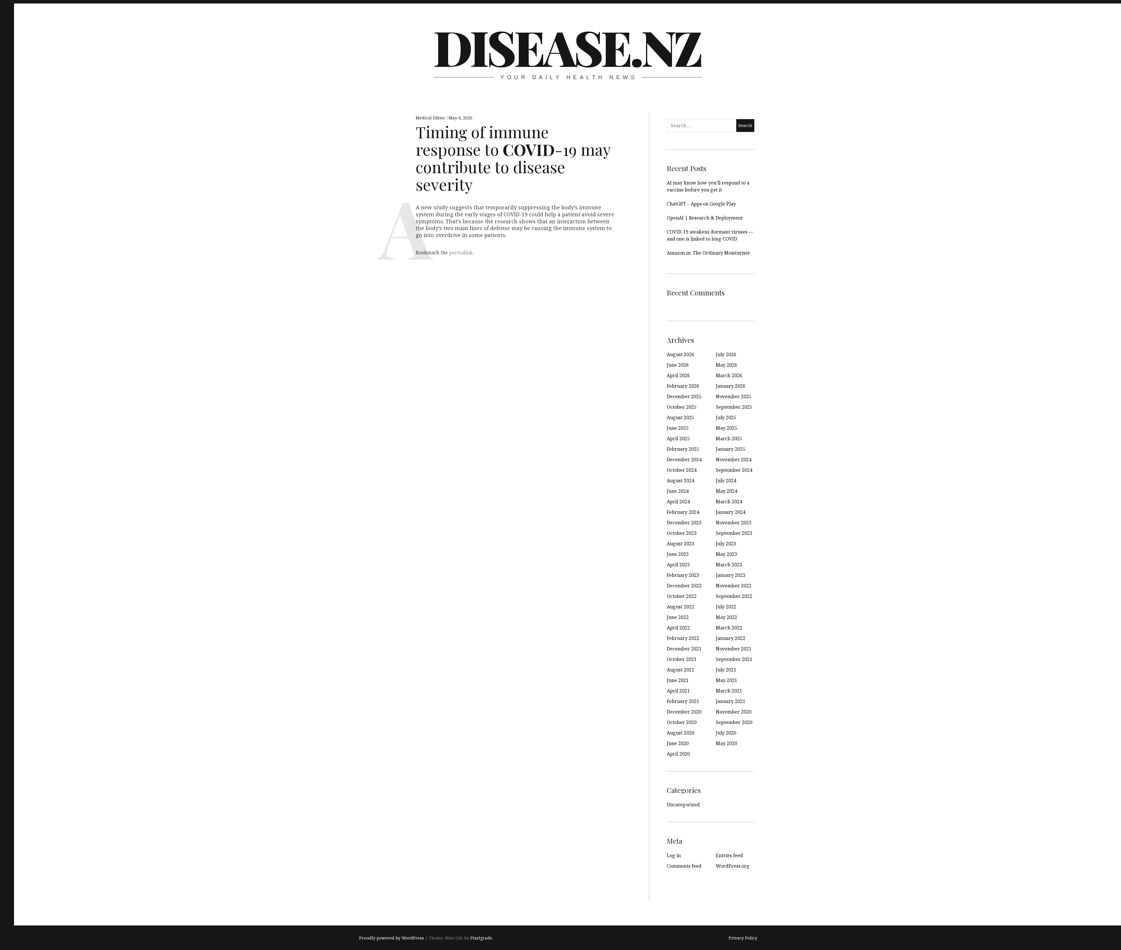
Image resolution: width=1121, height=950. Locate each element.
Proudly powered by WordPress (391, 938)
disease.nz (567, 46)
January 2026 (730, 386)
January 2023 (730, 575)
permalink (461, 252)
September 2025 (734, 407)
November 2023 (733, 522)
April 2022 (678, 627)
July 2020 (726, 733)
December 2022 (684, 585)
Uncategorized (683, 804)
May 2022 (726, 617)
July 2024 (726, 480)
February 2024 (683, 512)
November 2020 (733, 712)
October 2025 (682, 407)
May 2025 (726, 428)
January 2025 (730, 449)
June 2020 (678, 743)
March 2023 (729, 564)
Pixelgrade (481, 938)
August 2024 (680, 480)
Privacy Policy (743, 938)
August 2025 (680, 417)
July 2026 (726, 354)
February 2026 (683, 386)
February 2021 (683, 701)
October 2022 (682, 596)
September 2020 (734, 722)
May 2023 (726, 554)
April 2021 (678, 691)
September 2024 (734, 470)
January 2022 (730, 638)
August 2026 (680, 354)
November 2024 (733, 459)
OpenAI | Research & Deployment (705, 218)
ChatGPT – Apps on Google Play (701, 204)
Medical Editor (431, 118)
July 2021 (726, 670)
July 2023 (726, 543)
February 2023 (683, 575)
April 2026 (678, 375)
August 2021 (680, 670)
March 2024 (729, 501)
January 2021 (730, 701)
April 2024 (678, 501)
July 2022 (726, 606)
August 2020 (680, 733)
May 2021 (726, 680)
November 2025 (733, 396)
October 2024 (682, 470)
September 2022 (734, 596)
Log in (674, 855)
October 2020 (682, 722)
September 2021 (734, 659)
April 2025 (678, 438)
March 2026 (729, 375)
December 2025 (684, 396)
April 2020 (678, 754)
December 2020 (684, 712)
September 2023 (734, 533)
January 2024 (730, 512)
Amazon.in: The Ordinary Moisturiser (708, 253)
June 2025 (678, 428)
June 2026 (678, 365)
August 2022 (680, 606)
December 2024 (684, 459)
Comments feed (684, 866)
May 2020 (726, 743)
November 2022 (733, 585)
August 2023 (680, 543)
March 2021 (729, 691)
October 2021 (682, 659)
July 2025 (726, 417)
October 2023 (682, 533)
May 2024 (726, 491)
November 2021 (733, 648)
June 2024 (678, 491)
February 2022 (683, 638)
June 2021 (678, 680)
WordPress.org (732, 866)
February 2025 (683, 449)
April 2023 (678, 564)
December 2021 (684, 648)
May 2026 (726, 365)
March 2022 (729, 627)
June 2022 (678, 617)
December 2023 (684, 522)
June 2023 (678, 554)
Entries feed (729, 855)
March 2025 (729, 438)
